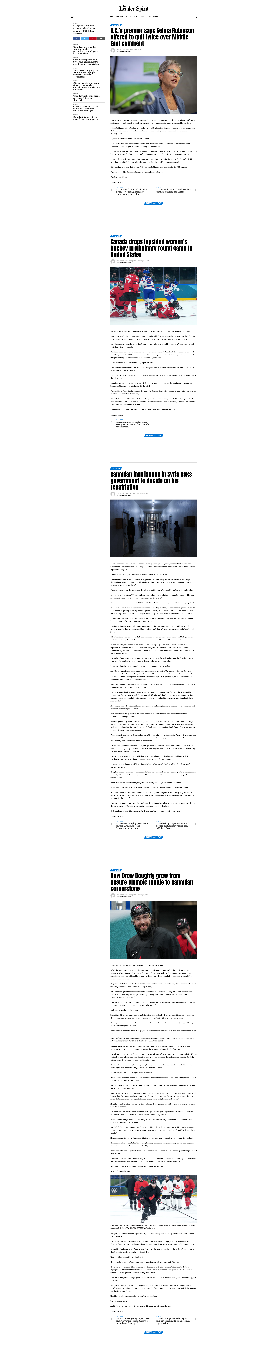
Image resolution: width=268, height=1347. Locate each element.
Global (136, 17)
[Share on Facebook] (76, 38)
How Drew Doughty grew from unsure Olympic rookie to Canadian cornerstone (85, 73)
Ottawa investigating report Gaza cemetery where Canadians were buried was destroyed (86, 86)
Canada (128, 17)
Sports (143, 17)
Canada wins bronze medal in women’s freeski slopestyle (86, 98)
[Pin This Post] (93, 38)
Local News (119, 17)
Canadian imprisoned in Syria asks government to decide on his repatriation (86, 62)
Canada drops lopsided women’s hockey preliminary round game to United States (85, 50)
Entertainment (154, 17)
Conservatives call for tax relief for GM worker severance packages (85, 108)
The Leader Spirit (125, 51)
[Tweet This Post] (85, 38)
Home (111, 17)
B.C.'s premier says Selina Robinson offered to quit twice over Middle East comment (84, 29)
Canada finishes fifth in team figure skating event (86, 118)
